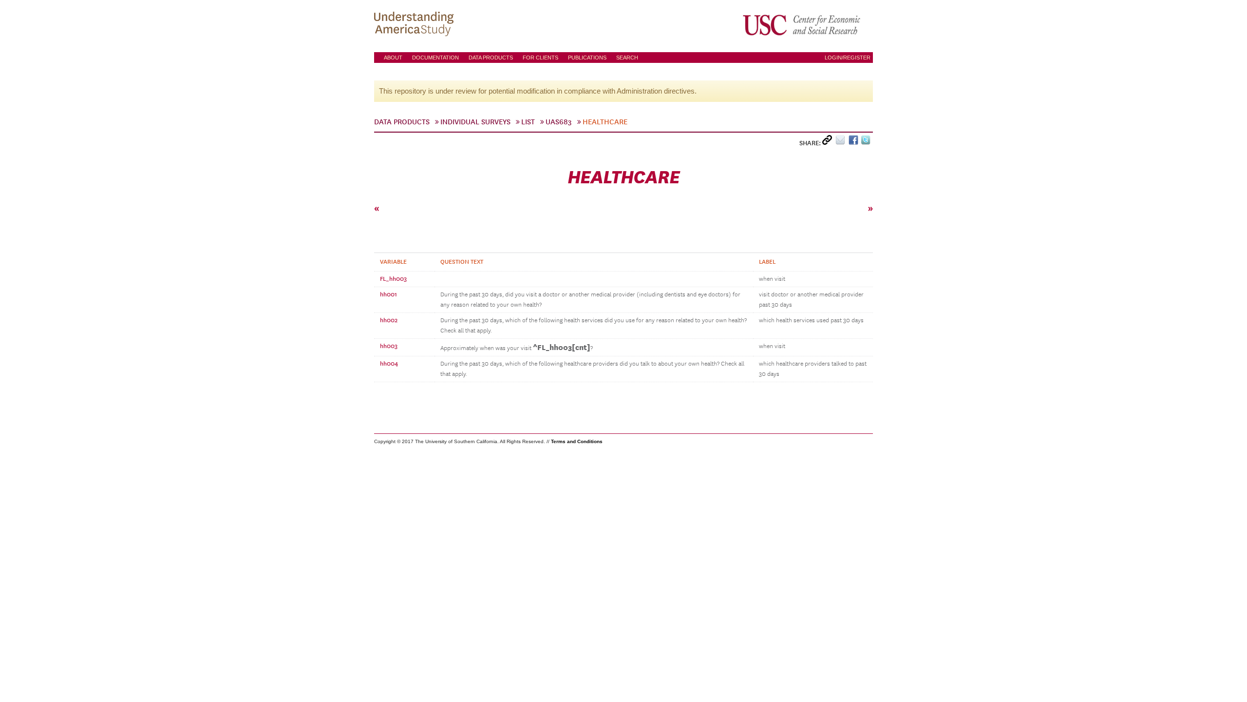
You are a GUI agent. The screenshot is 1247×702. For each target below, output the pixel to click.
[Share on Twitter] (867, 142)
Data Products (491, 57)
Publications (587, 57)
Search (627, 57)
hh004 (389, 364)
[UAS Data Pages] (415, 25)
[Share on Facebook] (855, 142)
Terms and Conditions (577, 441)
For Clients (540, 57)
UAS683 (559, 121)
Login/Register (847, 57)
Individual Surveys (475, 121)
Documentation (435, 57)
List (528, 121)
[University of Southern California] (802, 25)
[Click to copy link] (828, 142)
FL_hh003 (393, 279)
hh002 (388, 320)
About (393, 57)
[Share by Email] (842, 142)
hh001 (388, 294)
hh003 (388, 346)
